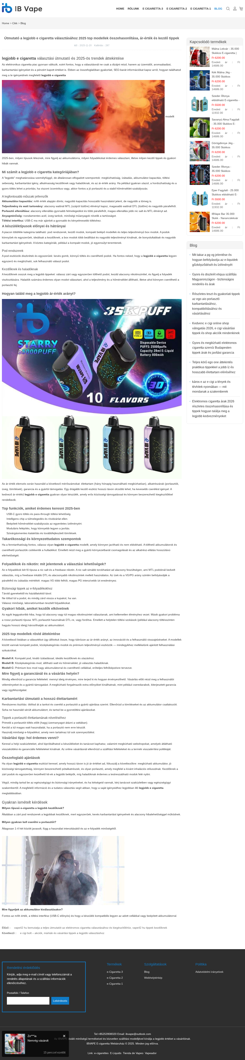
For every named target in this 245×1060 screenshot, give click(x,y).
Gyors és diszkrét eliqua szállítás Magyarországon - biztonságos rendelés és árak (214, 279)
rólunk (133, 8)
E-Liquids (115, 1053)
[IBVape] (22, 10)
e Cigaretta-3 (153, 8)
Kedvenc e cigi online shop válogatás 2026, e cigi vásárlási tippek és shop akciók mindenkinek (216, 328)
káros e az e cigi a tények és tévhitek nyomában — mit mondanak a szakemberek (211, 386)
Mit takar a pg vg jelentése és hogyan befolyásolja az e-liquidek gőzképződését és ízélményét (215, 259)
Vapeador (151, 1053)
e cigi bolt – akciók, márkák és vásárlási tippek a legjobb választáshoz (62, 933)
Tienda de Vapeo (133, 1053)
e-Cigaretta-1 (115, 983)
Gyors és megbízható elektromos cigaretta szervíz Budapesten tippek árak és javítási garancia (214, 347)
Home (120, 8)
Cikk (14, 23)
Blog (218, 8)
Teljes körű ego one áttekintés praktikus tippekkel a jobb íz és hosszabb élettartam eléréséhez (213, 367)
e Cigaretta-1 (200, 8)
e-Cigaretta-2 (115, 977)
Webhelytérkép (153, 977)
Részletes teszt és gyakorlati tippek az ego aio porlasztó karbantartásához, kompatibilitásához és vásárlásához (216, 303)
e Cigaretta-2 (177, 8)
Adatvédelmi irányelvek (209, 971)
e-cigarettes (101, 1053)
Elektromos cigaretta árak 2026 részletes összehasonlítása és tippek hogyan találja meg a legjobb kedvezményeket (213, 409)
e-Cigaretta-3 (115, 971)
